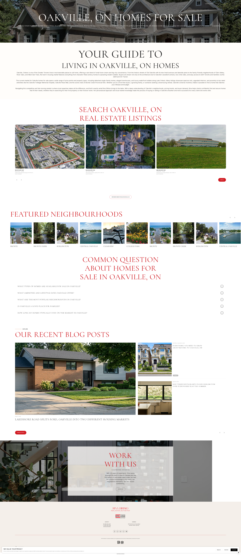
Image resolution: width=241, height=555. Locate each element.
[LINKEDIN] (120, 531)
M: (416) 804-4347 (107, 524)
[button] (120, 489)
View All (222, 179)
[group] (49, 150)
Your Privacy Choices (120, 553)
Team (16, 3)
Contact (217, 3)
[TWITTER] (123, 531)
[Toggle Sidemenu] (224, 4)
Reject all (218, 549)
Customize (226, 549)
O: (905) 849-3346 (107, 525)
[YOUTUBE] (126, 531)
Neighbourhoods (23, 3)
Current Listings (209, 3)
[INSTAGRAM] (117, 531)
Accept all (234, 549)
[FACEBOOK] (114, 531)
